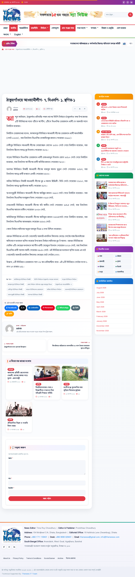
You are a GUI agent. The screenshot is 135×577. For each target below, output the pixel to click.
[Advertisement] (67, 70)
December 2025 (103, 326)
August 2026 (101, 288)
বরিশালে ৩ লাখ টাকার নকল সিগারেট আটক (114, 108)
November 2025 (103, 331)
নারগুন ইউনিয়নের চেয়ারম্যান (34, 289)
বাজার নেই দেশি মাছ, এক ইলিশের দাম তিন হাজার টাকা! (116, 136)
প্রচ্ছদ (5, 28)
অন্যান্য (7, 34)
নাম (10, 478)
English (18, 34)
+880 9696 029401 (64, 537)
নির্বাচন (44, 28)
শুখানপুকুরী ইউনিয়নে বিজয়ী (16, 295)
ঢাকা (100, 256)
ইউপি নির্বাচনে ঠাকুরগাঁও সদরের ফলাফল (46, 279)
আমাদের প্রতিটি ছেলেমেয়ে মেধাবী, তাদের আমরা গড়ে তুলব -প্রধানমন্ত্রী (18, 375)
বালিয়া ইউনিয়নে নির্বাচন (54, 289)
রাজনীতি (34, 28)
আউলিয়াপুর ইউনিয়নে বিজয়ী (22, 279)
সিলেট (119, 267)
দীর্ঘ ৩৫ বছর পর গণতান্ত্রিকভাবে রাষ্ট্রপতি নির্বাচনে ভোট (114, 163)
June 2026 (101, 297)
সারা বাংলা (82, 28)
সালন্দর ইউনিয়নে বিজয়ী (35, 295)
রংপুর (101, 272)
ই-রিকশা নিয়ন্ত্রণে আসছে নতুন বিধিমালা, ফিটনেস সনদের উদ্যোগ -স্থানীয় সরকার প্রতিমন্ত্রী (119, 206)
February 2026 (102, 316)
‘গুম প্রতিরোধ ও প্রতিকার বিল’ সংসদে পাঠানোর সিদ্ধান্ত (118, 236)
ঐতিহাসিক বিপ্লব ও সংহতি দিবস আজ (18, 424)
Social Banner (49, 558)
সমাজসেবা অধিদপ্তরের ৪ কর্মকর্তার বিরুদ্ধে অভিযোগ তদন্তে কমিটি (84, 43)
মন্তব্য (10, 458)
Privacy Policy (18, 558)
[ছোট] (75, 109)
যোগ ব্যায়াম (121, 28)
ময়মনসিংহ (120, 272)
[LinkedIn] (131, 2)
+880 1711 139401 (39, 537)
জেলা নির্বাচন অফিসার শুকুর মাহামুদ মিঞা (40, 284)
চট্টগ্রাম (119, 256)
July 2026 (100, 293)
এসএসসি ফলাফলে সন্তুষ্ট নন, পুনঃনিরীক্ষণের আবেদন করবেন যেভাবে (115, 149)
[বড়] (84, 109)
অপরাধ (94, 28)
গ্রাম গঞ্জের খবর (68, 28)
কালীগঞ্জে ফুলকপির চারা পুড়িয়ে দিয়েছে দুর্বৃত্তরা (73, 389)
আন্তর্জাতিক (23, 28)
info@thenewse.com (110, 537)
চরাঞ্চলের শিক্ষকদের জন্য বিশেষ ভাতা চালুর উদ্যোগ (117, 226)
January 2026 (102, 321)
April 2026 (100, 307)
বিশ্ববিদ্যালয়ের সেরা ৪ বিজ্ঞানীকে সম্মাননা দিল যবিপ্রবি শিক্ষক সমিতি (45, 390)
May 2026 (100, 302)
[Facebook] (124, 2)
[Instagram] (127, 2)
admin (15, 110)
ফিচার (103, 159)
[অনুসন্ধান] (130, 14)
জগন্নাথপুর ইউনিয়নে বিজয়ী (16, 284)
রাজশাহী (101, 261)
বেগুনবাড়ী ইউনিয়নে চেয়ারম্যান (74, 289)
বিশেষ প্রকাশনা (70, 558)
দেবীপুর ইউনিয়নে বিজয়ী (15, 289)
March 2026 (101, 312)
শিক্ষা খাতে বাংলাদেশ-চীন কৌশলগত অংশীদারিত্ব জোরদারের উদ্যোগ (117, 217)
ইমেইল (11, 488)
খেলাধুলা (55, 28)
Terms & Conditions (33, 558)
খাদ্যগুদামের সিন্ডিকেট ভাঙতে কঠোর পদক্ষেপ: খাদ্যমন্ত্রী (119, 194)
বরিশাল (101, 267)
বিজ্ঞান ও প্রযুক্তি (108, 28)
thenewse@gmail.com (90, 537)
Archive (60, 558)
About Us (6, 558)
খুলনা (118, 261)
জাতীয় (13, 28)
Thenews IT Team (29, 574)
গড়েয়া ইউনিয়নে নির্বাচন (69, 279)
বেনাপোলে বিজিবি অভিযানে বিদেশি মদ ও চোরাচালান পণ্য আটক (115, 122)
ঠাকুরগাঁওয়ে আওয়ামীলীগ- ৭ (64, 284)
